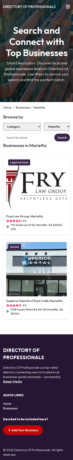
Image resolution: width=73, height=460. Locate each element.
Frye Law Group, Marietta (24, 216)
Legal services (19, 162)
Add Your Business (24, 430)
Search (62, 137)
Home (7, 107)
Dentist (14, 247)
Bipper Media (12, 381)
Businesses (23, 107)
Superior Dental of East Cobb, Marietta (34, 301)
